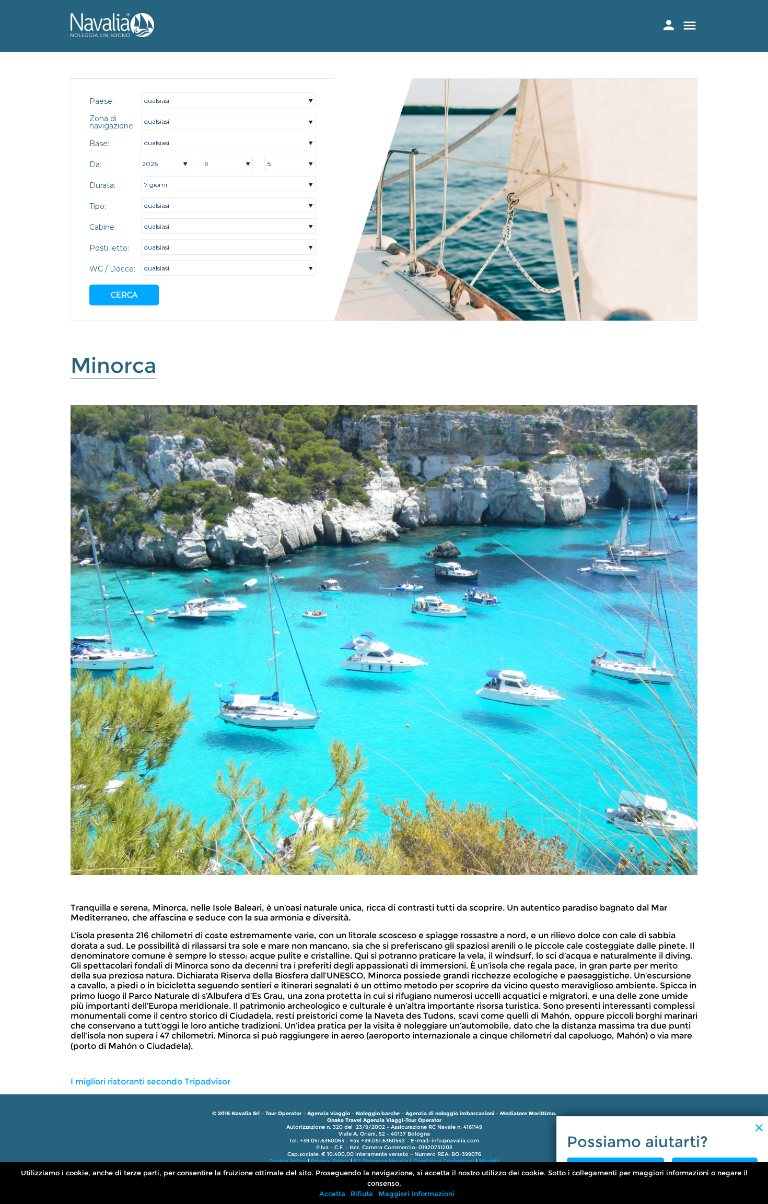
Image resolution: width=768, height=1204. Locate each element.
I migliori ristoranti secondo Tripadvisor (150, 1082)
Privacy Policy (330, 1161)
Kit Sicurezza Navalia (381, 1161)
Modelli (489, 1161)
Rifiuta (362, 1193)
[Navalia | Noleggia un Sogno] (112, 34)
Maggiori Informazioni (416, 1193)
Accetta (332, 1193)
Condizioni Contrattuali (443, 1161)
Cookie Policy (287, 1161)
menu (689, 25)
